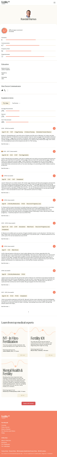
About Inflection (6, 440)
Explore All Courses (28, 403)
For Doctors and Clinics (8, 431)
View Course (22, 355)
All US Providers (42, 451)
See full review (4, 144)
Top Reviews (15, 103)
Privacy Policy (12, 451)
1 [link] (28, 311)
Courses (3, 425)
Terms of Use (4, 451)
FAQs (3, 433)
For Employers (5, 444)
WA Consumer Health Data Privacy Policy (27, 451)
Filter (6, 103)
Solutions (4, 442)
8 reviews (11, 31)
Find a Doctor (5, 427)
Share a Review (5, 429)
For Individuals (5, 446)
